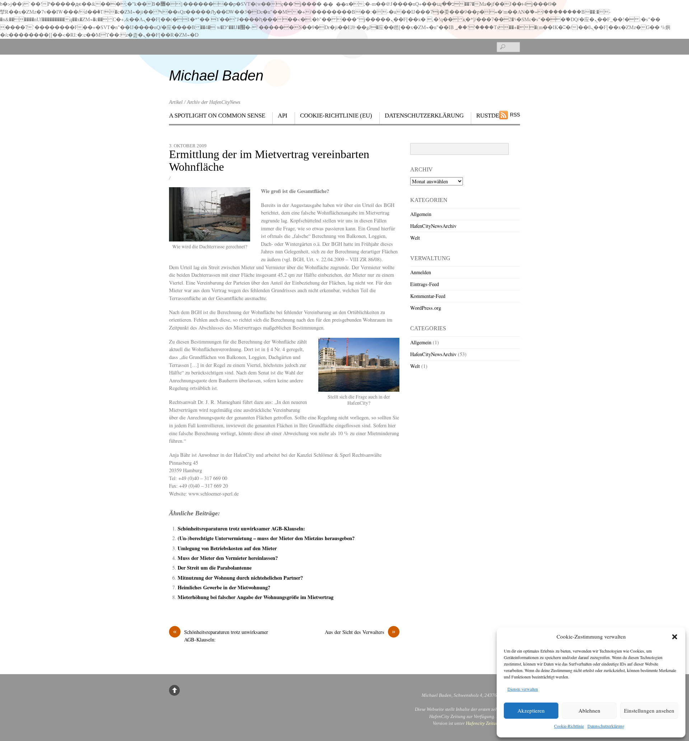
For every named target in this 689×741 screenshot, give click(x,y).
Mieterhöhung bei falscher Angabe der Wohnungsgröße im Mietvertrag (255, 597)
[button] (674, 636)
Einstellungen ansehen (649, 710)
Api (282, 115)
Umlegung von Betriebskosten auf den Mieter (227, 548)
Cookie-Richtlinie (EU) (336, 115)
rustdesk (491, 115)
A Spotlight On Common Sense (217, 115)
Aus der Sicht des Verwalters (360, 631)
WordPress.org (425, 307)
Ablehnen (589, 710)
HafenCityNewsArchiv (433, 225)
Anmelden (420, 272)
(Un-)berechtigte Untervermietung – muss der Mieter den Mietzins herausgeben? (266, 538)
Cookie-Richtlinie (569, 726)
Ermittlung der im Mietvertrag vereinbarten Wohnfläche (269, 160)
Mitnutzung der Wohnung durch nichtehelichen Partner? (240, 577)
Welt (415, 237)
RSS (515, 115)
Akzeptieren (531, 710)
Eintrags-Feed (424, 284)
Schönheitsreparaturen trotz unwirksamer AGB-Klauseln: (241, 528)
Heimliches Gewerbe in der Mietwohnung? (224, 587)
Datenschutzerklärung (605, 726)
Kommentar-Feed (427, 296)
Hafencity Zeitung (483, 723)
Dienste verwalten (522, 689)
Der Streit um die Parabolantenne (215, 567)
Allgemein (420, 214)
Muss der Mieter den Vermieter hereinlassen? (228, 558)
